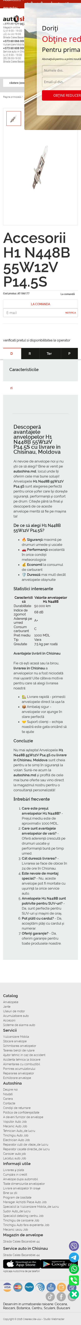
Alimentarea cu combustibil (21, 1064)
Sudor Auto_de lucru (17, 1211)
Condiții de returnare (17, 1108)
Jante (6, 1006)
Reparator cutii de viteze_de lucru (25, 1144)
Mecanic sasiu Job (15, 1229)
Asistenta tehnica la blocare (21, 1059)
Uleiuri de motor (14, 1011)
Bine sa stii (10, 1193)
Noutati (8, 1094)
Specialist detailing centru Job (23, 1216)
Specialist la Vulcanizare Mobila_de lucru (31, 1206)
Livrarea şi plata (13, 1170)
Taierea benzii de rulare (18, 1050)
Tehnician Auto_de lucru (19, 1130)
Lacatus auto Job (14, 1158)
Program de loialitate (17, 1197)
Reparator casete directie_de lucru (26, 1149)
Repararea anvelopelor (18, 1073)
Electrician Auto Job (16, 1140)
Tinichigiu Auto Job (15, 1135)
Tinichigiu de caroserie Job (21, 1220)
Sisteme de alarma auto (19, 1025)
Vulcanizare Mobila (16, 1036)
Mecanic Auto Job (15, 1126)
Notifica (70, 312)
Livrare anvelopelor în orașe (21, 1188)
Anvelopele (10, 1002)
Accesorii (10, 8)
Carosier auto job (14, 1153)
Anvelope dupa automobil (20, 1179)
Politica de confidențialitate (21, 1112)
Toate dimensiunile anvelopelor (24, 1183)
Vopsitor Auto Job (15, 1121)
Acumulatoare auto (16, 1016)
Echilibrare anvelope (17, 1078)
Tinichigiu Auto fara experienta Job (26, 1225)
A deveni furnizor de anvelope (23, 1117)
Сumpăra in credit (15, 1174)
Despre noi (10, 1089)
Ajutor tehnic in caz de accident (24, 1055)
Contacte (9, 1103)
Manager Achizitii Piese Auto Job (25, 1202)
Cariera (9, 33)
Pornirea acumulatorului (19, 1068)
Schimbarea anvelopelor (19, 1046)
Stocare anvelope (15, 1041)
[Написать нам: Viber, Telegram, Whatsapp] (74, 1294)
